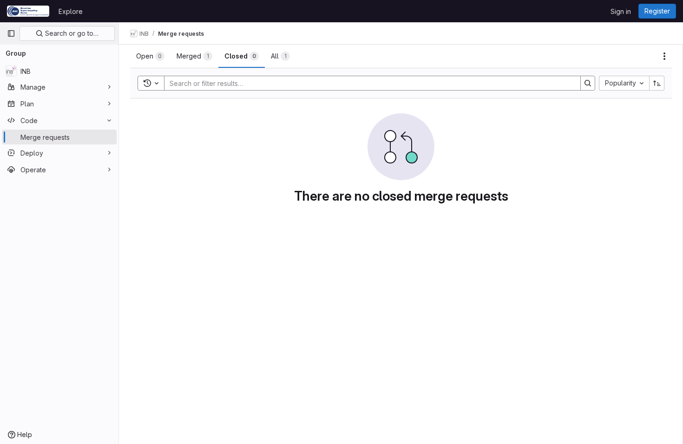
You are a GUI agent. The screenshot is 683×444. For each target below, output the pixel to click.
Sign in (621, 11)
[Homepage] (28, 11)
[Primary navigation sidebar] (11, 33)
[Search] (587, 83)
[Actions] (664, 56)
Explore (71, 11)
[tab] (150, 56)
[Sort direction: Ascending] (657, 83)
